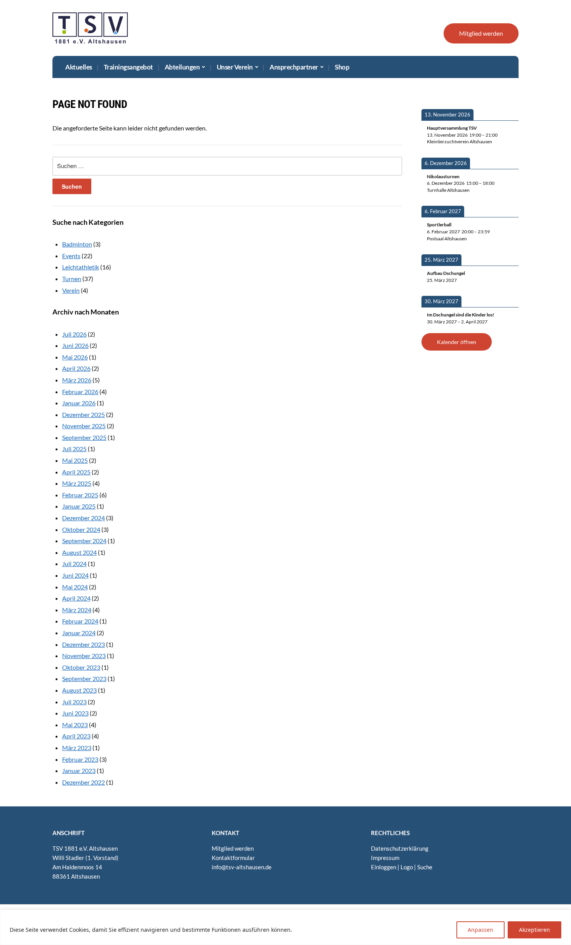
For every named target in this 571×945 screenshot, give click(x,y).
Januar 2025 (79, 506)
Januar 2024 (79, 632)
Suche (424, 866)
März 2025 (76, 483)
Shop (342, 67)
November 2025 (84, 425)
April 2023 (76, 736)
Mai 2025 (75, 460)
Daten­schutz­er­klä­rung (399, 848)
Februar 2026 (80, 391)
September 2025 (84, 437)
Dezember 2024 (83, 517)
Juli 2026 (74, 334)
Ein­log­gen (383, 866)
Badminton (77, 244)
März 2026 (76, 380)
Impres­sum (385, 857)
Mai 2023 (75, 724)
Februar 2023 (80, 759)
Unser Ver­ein (235, 67)
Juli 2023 (74, 701)
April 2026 (76, 368)
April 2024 (76, 598)
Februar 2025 (80, 495)
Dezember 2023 (83, 644)
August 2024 (79, 552)
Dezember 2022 (83, 782)
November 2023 (84, 655)
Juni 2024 (75, 575)
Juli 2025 (74, 448)
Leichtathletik (80, 267)
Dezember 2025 (83, 414)
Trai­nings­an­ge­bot (128, 67)
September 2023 (84, 678)
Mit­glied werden (481, 33)
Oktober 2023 (81, 667)
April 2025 (76, 472)
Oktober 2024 (81, 529)
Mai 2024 (75, 587)
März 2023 (76, 747)
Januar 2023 (79, 770)
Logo (406, 866)
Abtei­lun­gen (182, 67)
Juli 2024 (74, 563)
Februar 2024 (80, 621)
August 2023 (79, 690)
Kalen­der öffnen (456, 342)
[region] (285, 927)
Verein (71, 290)
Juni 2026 (75, 345)
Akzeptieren (534, 929)
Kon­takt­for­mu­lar (233, 857)
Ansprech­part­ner (294, 67)
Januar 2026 (79, 402)
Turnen (71, 278)
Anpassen (480, 929)
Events (71, 255)
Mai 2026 (75, 357)
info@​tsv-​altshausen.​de (242, 866)
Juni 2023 (75, 713)
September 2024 (84, 540)
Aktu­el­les (78, 67)
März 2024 (76, 609)
